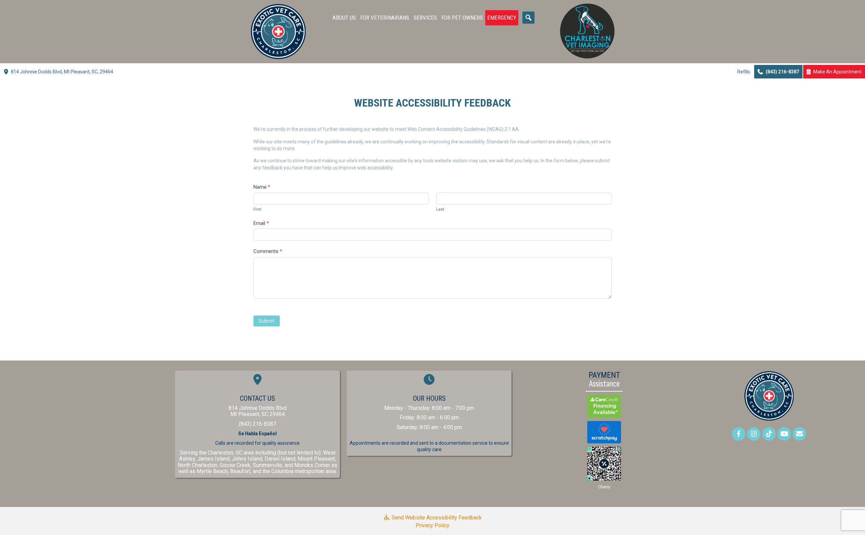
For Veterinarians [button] (384, 17)
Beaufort (240, 471)
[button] (528, 17)
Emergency (501, 17)
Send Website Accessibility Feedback (436, 517)
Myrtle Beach (212, 471)
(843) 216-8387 (257, 424)
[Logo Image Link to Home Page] (278, 31)
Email (261, 223)
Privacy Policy (432, 525)
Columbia (282, 471)
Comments (267, 251)
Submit (266, 321)
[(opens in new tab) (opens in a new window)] (257, 381)
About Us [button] (344, 17)
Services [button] (425, 17)
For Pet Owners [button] (462, 17)
